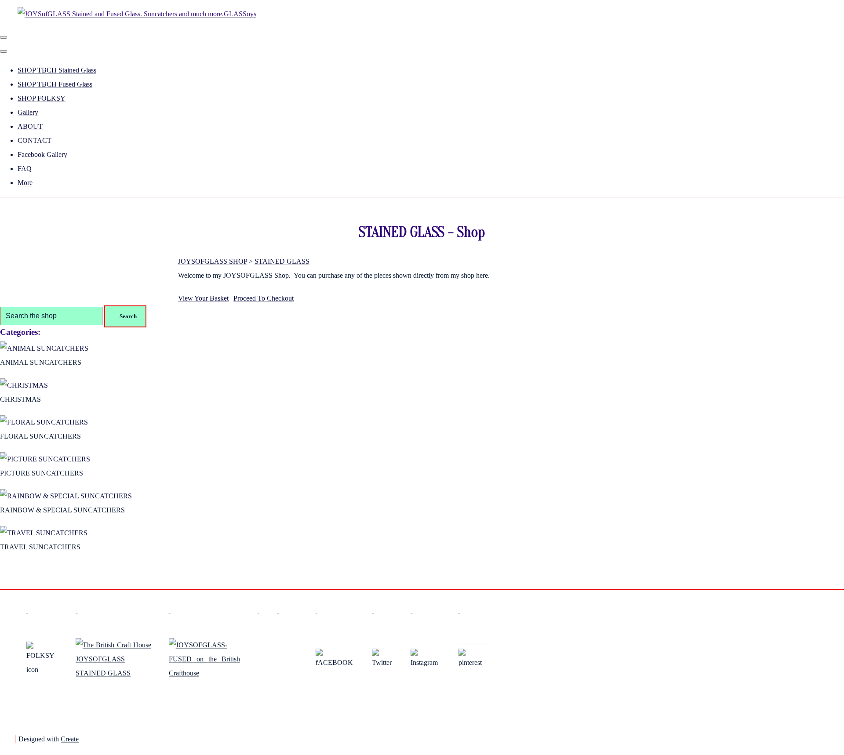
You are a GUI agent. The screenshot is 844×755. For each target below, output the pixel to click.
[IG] (425, 659)
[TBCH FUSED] (204, 673)
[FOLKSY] (42, 669)
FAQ (25, 168)
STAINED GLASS (282, 261)
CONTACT (34, 140)
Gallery (28, 112)
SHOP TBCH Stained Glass (57, 70)
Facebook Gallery (42, 154)
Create (70, 739)
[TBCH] (113, 673)
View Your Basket (203, 298)
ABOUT (30, 126)
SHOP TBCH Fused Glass (55, 84)
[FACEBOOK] (335, 662)
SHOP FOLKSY (41, 98)
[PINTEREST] (473, 659)
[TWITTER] (382, 662)
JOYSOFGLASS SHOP (212, 261)
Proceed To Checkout (263, 298)
